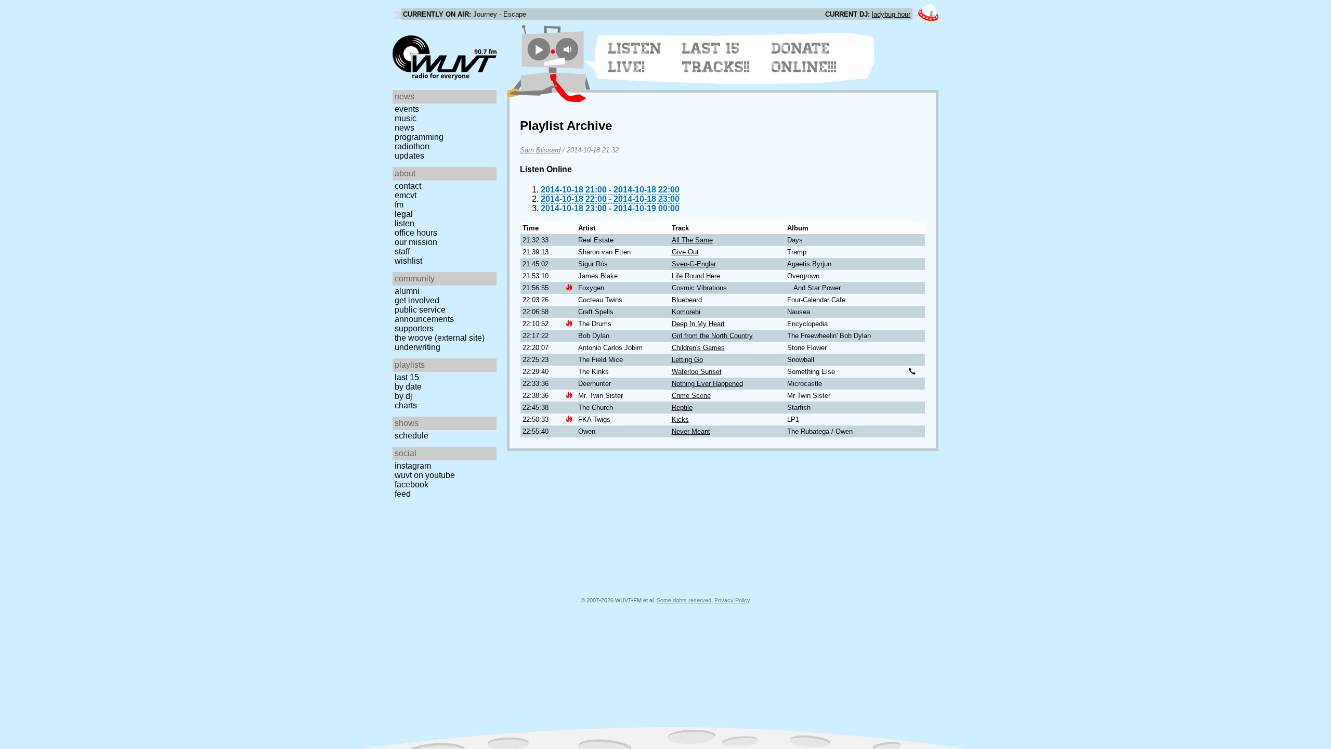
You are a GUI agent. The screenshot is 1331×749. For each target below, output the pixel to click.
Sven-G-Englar (694, 264)
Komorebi (686, 312)
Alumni (407, 291)
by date (408, 386)
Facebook (411, 484)
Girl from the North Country (712, 336)
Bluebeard (687, 300)
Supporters (414, 328)
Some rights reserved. (685, 600)
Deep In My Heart (698, 324)
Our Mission (416, 242)
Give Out (685, 252)
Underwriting (417, 347)
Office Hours (416, 232)
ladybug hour (891, 14)
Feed (403, 493)
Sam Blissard (540, 150)
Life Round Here (696, 276)
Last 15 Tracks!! (716, 57)
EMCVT (405, 195)
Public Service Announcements (424, 314)
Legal (404, 214)
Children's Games (698, 348)
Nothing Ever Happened (707, 384)
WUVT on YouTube (425, 475)
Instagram (413, 465)
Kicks (680, 419)
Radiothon (412, 146)
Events (407, 109)
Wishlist (408, 260)
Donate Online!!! (804, 57)
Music (405, 118)
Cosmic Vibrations (699, 288)
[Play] (539, 49)
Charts (406, 405)
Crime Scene (691, 395)
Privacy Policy (732, 600)
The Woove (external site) (440, 337)
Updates (409, 155)
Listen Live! (635, 57)
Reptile (682, 407)
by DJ (403, 396)
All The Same (692, 240)
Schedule (411, 435)
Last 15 (407, 377)
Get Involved (417, 300)
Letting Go (687, 360)
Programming (419, 137)
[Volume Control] (568, 49)
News (404, 127)
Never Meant (691, 431)
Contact (408, 186)
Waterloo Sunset (697, 372)
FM (399, 204)
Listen (404, 223)
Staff (402, 251)
